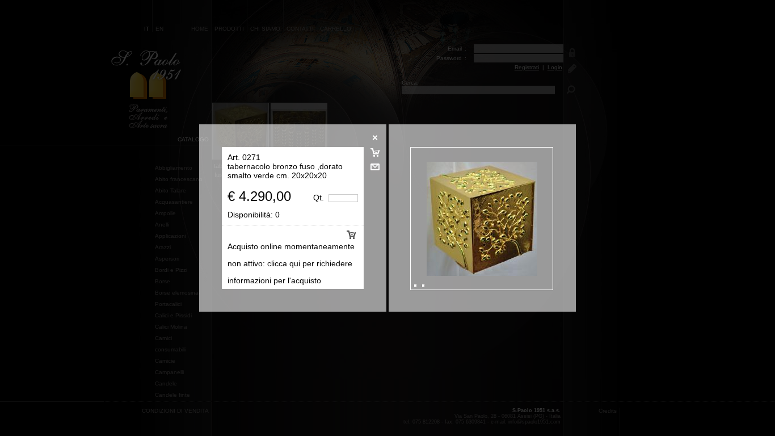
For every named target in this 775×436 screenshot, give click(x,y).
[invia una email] (375, 175)
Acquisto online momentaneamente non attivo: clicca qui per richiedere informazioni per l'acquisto (291, 263)
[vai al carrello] (375, 160)
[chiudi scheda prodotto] (375, 145)
